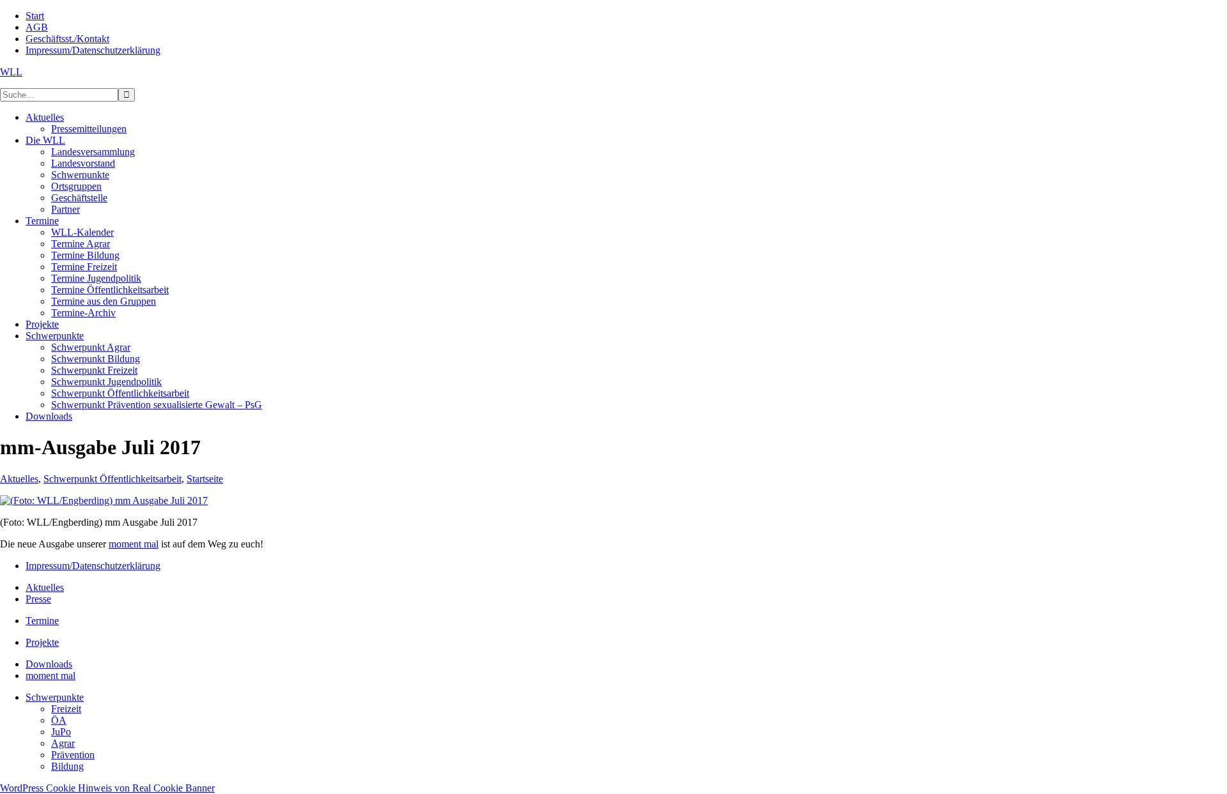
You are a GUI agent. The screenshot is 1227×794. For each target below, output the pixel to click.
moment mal (133, 543)
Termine (42, 620)
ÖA (58, 720)
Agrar (63, 743)
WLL (11, 71)
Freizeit (66, 708)
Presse (38, 598)
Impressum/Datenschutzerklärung (93, 565)
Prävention (73, 754)
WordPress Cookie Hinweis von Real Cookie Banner (107, 788)
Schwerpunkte (55, 697)
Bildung (67, 766)
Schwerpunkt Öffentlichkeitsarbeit (112, 478)
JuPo (61, 731)
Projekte (42, 642)
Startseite (205, 478)
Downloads (49, 664)
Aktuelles (19, 478)
